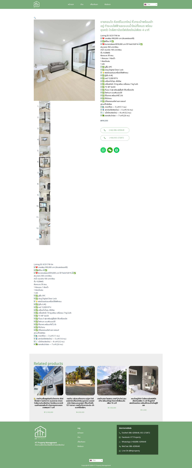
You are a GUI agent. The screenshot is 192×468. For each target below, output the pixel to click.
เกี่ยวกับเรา (94, 4)
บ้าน (81, 4)
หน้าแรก (71, 4)
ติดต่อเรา (108, 4)
